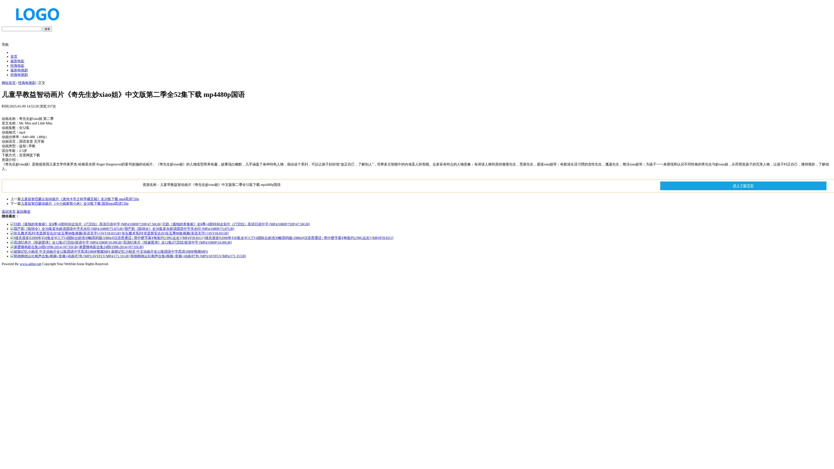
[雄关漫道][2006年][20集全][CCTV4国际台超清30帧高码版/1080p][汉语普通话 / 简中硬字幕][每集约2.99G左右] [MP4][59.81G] (298, 238)
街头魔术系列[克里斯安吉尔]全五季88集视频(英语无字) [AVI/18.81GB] (175, 233)
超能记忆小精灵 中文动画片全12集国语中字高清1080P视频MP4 (159, 251)
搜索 (47, 29)
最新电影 (17, 61)
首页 (13, 56)
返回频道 (23, 211)
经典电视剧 (19, 75)
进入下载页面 (743, 186)
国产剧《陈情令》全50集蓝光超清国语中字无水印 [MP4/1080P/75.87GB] (179, 229)
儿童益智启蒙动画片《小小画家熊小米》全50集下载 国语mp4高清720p (75, 203)
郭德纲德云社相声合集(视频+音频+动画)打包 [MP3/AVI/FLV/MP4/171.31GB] (188, 256)
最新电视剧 (19, 70)
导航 (5, 44)
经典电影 (17, 66)
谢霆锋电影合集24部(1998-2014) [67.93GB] (111, 247)
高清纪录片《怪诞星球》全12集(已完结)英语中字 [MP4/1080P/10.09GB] (177, 242)
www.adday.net (30, 264)
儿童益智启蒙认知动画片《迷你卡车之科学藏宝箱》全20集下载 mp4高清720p (80, 199)
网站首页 (9, 83)
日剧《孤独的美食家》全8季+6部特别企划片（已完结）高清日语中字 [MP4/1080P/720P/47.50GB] (236, 224)
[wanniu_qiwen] (36, 24)
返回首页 (9, 211)
